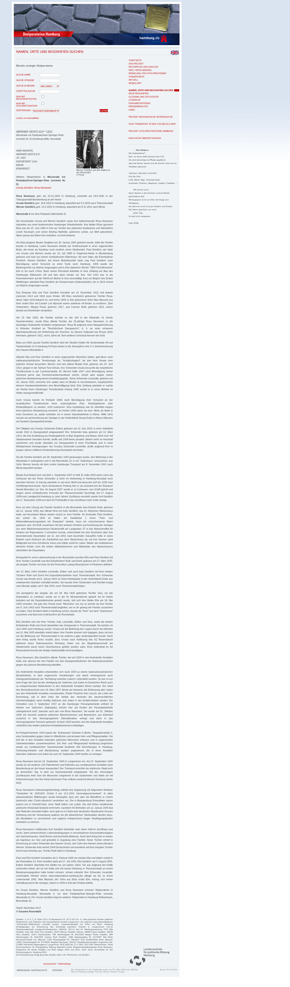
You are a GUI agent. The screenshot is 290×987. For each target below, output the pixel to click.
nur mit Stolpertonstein (26, 104)
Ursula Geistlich (24, 187)
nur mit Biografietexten (26, 97)
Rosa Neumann (42, 187)
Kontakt (57, 970)
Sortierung (23, 110)
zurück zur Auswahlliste (27, 118)
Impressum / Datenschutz (32, 970)
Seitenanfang (64, 964)
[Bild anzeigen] (89, 168)
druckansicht (49, 964)
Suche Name (23, 74)
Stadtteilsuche (25, 91)
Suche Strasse (25, 80)
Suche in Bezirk (25, 86)
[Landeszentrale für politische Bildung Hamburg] (147, 965)
